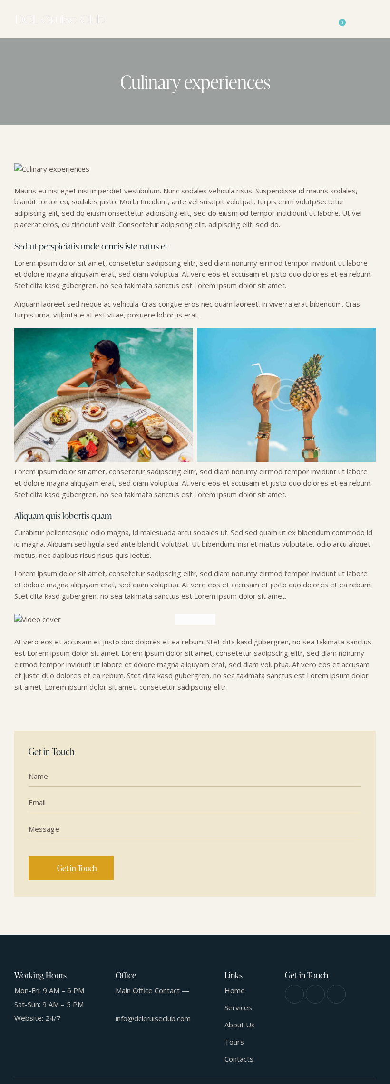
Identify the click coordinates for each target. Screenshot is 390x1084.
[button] (373, 19)
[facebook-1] (294, 994)
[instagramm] (315, 994)
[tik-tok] (336, 994)
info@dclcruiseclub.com (153, 1018)
